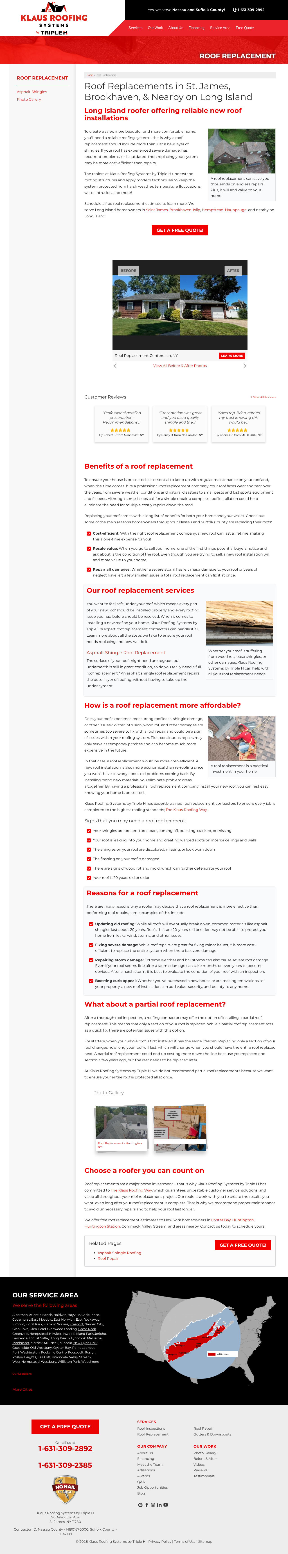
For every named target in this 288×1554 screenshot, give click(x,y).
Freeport (76, 1324)
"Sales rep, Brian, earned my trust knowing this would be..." (238, 417)
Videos (199, 1464)
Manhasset (20, 1343)
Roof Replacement (42, 77)
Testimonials (204, 1476)
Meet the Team (150, 1464)
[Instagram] (153, 1505)
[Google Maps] (140, 1505)
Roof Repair (108, 1258)
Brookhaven (180, 210)
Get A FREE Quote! (180, 230)
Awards (143, 1476)
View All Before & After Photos (180, 366)
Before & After (205, 1458)
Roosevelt (75, 1352)
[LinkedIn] (159, 1505)
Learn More (232, 356)
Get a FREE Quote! (243, 1245)
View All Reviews (264, 397)
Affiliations (146, 1470)
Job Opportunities (152, 1487)
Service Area (220, 28)
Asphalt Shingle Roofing (119, 1253)
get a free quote (65, 1427)
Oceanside (20, 1348)
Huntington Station (102, 1226)
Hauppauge (236, 210)
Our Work (155, 28)
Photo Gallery (29, 99)
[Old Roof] (121, 1128)
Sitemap (205, 1541)
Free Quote (245, 28)
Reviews (200, 1470)
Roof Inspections (151, 1428)
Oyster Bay (221, 1220)
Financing (197, 28)
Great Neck (87, 1329)
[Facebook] (146, 1505)
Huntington (243, 1220)
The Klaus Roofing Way (186, 810)
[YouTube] (165, 1505)
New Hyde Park (85, 1343)
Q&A (141, 1482)
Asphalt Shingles (32, 92)
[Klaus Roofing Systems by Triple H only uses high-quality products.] (180, 1128)
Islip (196, 210)
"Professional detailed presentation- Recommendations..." (121, 417)
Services (135, 28)
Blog (141, 1493)
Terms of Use (185, 1541)
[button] (116, 366)
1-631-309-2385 (65, 1465)
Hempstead (212, 210)
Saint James (157, 210)
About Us (175, 28)
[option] (121, 424)
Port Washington (26, 1352)
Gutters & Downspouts (212, 1434)
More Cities (22, 1389)
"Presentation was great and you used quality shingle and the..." (180, 417)
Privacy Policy (159, 1541)
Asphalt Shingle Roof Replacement (126, 652)
